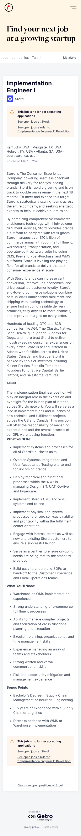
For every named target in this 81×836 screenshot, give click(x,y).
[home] (9, 7)
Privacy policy (31, 826)
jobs (5, 57)
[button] (73, 7)
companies (20, 57)
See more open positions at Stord (40, 785)
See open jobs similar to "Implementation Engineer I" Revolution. (44, 129)
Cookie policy (51, 826)
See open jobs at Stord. (33, 121)
